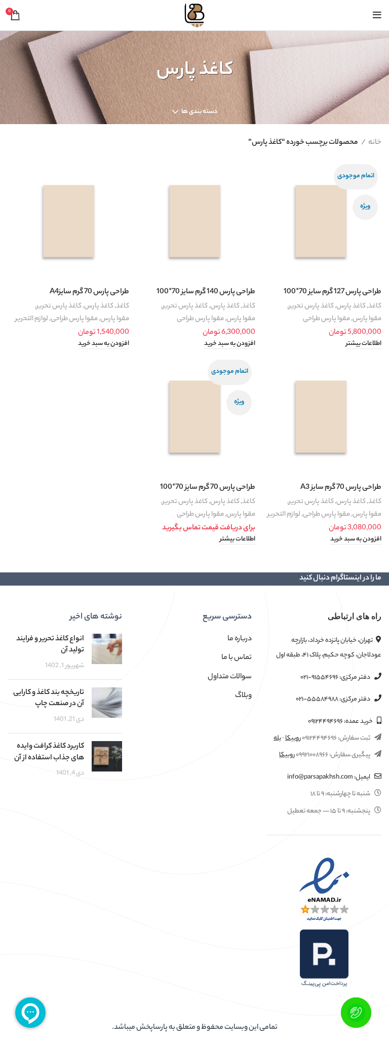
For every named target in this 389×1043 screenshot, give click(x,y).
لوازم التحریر (31, 319)
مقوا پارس (367, 319)
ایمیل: (329, 777)
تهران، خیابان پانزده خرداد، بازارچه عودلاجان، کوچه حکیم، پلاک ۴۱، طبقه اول (328, 648)
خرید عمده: (341, 721)
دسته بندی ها (199, 111)
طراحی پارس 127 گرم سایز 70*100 (332, 292)
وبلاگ (243, 696)
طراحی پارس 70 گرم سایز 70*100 (207, 488)
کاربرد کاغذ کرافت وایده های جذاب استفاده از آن (49, 752)
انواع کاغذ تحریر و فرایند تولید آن (50, 644)
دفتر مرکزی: (335, 677)
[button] (229, 344)
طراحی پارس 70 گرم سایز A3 (340, 488)
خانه (374, 143)
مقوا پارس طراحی (326, 319)
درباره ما (239, 639)
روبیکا (293, 738)
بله (277, 738)
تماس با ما (236, 658)
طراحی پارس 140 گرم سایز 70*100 (206, 292)
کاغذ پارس (351, 306)
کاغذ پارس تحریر (311, 306)
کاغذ (374, 306)
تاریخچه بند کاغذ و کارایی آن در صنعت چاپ (48, 698)
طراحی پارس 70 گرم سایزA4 (89, 292)
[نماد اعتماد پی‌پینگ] (324, 959)
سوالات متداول (230, 677)
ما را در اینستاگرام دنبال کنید (340, 578)
